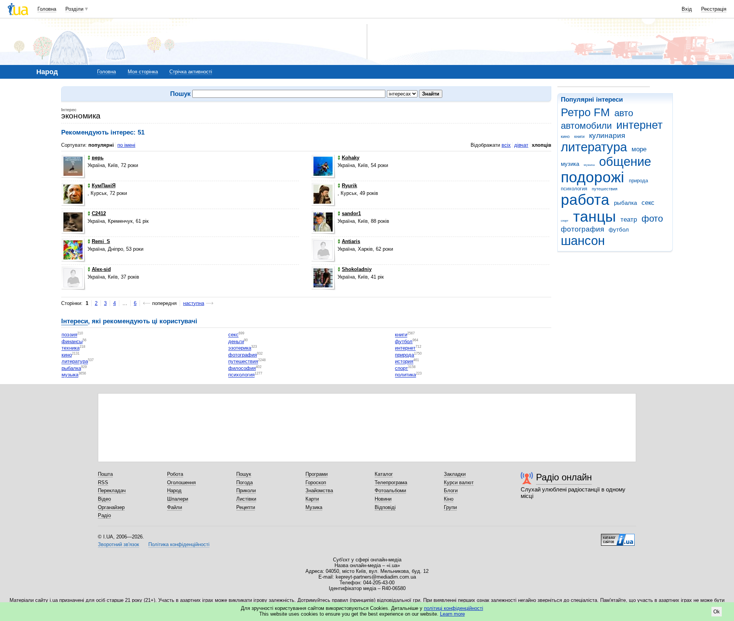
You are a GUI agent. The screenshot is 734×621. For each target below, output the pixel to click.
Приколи (246, 490)
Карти (312, 499)
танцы (594, 216)
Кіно (448, 499)
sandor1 (351, 213)
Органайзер (111, 507)
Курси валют (459, 482)
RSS (103, 482)
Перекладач (112, 490)
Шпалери (177, 499)
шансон (583, 240)
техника (71, 348)
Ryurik (349, 185)
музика (570, 164)
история (404, 362)
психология (574, 188)
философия (242, 368)
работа (585, 199)
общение (625, 161)
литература (594, 147)
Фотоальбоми (390, 490)
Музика (313, 507)
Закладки (455, 474)
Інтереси (74, 321)
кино (565, 136)
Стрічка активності (190, 72)
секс (647, 202)
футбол (619, 229)
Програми (316, 474)
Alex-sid (101, 269)
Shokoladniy (357, 269)
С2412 (99, 213)
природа (638, 180)
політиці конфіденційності (453, 608)
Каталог (384, 474)
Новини (383, 499)
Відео (104, 499)
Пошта (105, 474)
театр (628, 219)
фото (652, 219)
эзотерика (239, 348)
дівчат (521, 145)
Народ (174, 490)
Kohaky (350, 158)
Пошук (243, 474)
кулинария (607, 135)
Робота (175, 474)
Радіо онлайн (564, 477)
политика (405, 375)
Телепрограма (391, 482)
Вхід (687, 9)
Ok (716, 612)
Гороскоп (315, 482)
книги (579, 136)
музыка (589, 165)
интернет (639, 125)
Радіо (104, 515)
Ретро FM (585, 112)
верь (98, 158)
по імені (126, 145)
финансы (72, 341)
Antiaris (351, 241)
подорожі (592, 177)
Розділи (74, 9)
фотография (582, 229)
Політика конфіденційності (178, 544)
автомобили (586, 126)
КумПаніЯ (103, 185)
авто (623, 113)
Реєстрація (713, 9)
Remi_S (101, 241)
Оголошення (181, 482)
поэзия (69, 335)
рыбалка (625, 202)
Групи (450, 507)
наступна (193, 303)
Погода (244, 482)
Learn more (452, 614)
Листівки (246, 499)
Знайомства (319, 490)
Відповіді (385, 507)
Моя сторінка (143, 72)
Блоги (451, 490)
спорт (564, 220)
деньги (236, 341)
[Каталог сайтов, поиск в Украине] (618, 537)
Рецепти (245, 507)
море (639, 149)
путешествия (604, 188)
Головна (46, 9)
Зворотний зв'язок (118, 544)
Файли (174, 507)
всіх (506, 145)
